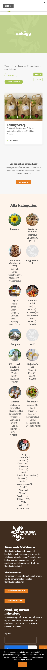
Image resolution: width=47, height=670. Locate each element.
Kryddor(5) (14, 417)
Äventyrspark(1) (24, 508)
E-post (9, 633)
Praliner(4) (14, 429)
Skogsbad (23, 490)
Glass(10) (32, 370)
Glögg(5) (14, 313)
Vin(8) (11, 325)
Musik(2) (23, 481)
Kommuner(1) (23, 463)
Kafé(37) (32, 414)
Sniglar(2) (14, 379)
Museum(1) (23, 478)
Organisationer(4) (24, 484)
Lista (39, 75)
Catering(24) (32, 405)
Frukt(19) (32, 309)
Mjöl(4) (32, 241)
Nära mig (11, 75)
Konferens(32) (32, 417)
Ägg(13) (32, 379)
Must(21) (15, 316)
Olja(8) (14, 426)
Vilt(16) (15, 382)
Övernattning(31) (33, 426)
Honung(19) (15, 408)
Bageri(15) (32, 235)
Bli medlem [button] (23, 182)
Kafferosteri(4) (15, 414)
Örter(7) (32, 324)
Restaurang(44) (32, 423)
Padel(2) (23, 487)
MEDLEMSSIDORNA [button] (16, 601)
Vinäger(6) (14, 435)
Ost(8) (32, 376)
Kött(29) (14, 376)
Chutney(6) (14, 405)
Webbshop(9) (15, 281)
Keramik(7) (23, 460)
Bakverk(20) (32, 238)
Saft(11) (14, 319)
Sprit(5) (14, 322)
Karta (39, 80)
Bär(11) (32, 306)
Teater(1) (23, 493)
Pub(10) (32, 420)
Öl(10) (17, 325)
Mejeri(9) (32, 373)
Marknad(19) (14, 278)
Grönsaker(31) (32, 312)
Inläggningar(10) (16, 411)
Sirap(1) (14, 432)
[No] (44, 659)
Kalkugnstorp (16, 125)
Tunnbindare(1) (23, 496)
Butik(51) (15, 269)
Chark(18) (14, 370)
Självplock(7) (32, 315)
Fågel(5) (14, 373)
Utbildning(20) (23, 499)
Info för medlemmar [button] (17, 591)
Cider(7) (14, 310)
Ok (22, 664)
